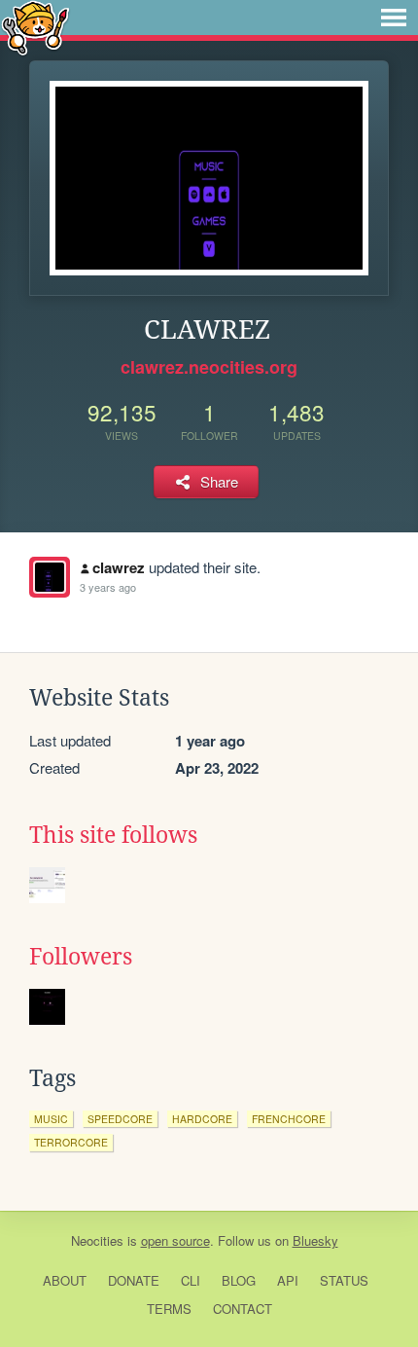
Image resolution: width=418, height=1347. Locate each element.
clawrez (118, 567)
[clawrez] (49, 577)
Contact (242, 1308)
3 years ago (108, 587)
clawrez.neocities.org (209, 367)
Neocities (97, 1240)
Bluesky (315, 1240)
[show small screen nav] (393, 17)
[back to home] (35, 27)
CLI (190, 1280)
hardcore (202, 1118)
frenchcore (289, 1118)
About (65, 1280)
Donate (133, 1280)
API (287, 1280)
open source (175, 1240)
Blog (239, 1280)
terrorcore (71, 1142)
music (51, 1118)
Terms (169, 1308)
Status (344, 1280)
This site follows (113, 835)
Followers (80, 956)
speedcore (120, 1118)
